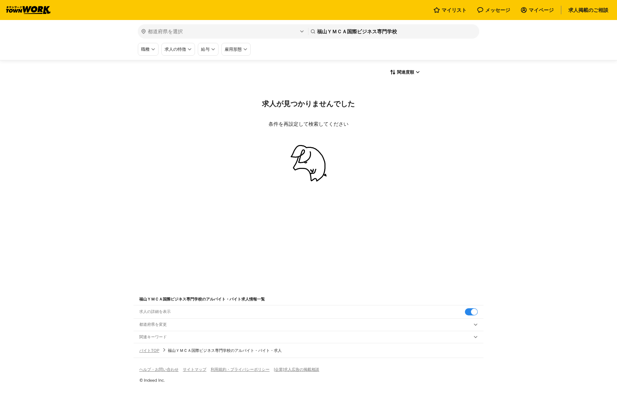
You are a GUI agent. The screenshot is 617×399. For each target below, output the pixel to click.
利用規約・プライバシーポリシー (240, 369)
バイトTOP (149, 350)
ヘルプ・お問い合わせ (159, 369)
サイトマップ (194, 369)
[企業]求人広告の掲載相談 (296, 369)
